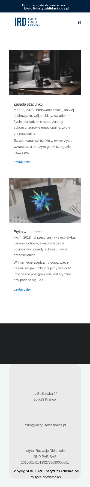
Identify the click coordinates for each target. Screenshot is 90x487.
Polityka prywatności (45, 477)
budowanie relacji (49, 110)
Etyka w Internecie (29, 232)
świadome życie (52, 243)
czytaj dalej (22, 162)
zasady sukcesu (45, 249)
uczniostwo (22, 249)
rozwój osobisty (40, 116)
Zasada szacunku (28, 104)
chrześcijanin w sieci (49, 237)
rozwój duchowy (26, 243)
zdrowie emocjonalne (44, 127)
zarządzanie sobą (37, 122)
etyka (70, 237)
